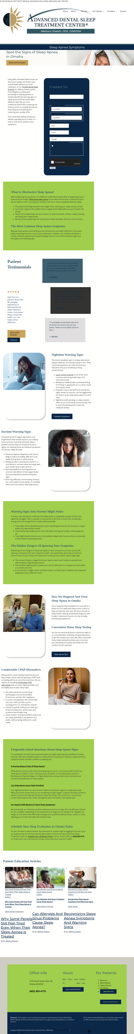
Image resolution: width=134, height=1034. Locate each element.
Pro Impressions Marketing (61, 1030)
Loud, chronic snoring (64, 375)
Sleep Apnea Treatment (14, 911)
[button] (28, 766)
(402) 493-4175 (78, 836)
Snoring (50, 906)
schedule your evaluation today (40, 836)
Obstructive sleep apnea (38, 199)
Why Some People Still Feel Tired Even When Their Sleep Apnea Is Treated (18, 892)
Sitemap (22, 1032)
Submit (52, 168)
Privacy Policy (14, 1032)
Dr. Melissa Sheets (10, 941)
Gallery (8, 897)
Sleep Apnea (41, 906)
